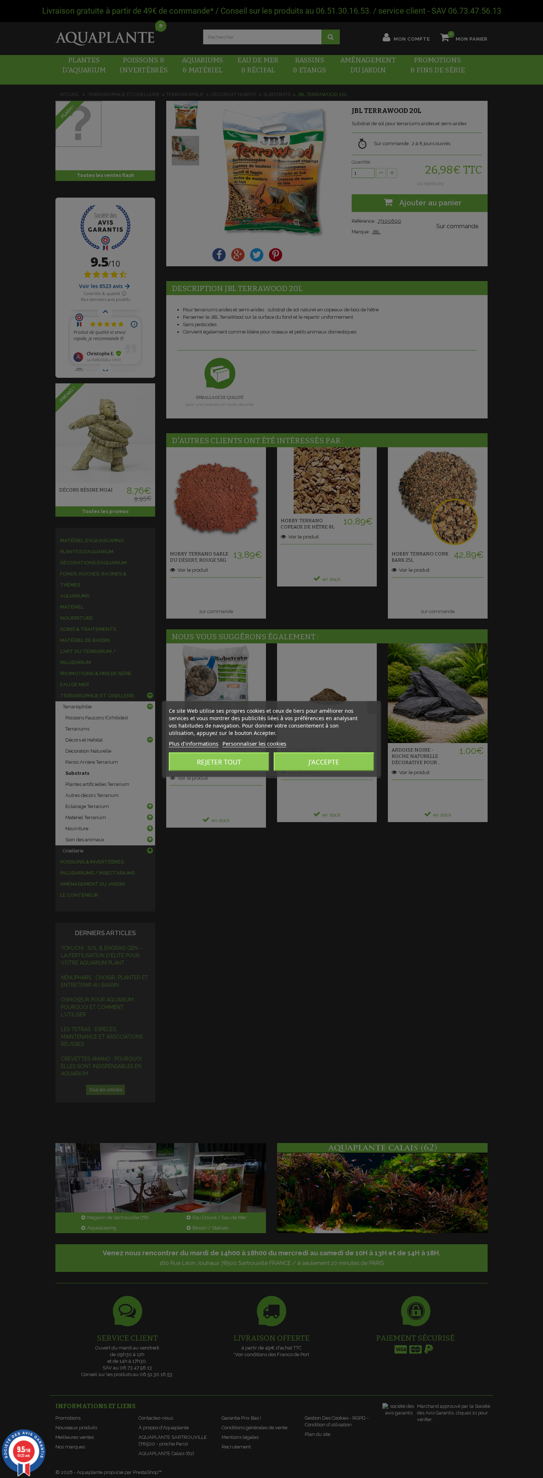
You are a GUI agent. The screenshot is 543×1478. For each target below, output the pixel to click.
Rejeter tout (219, 761)
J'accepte (323, 761)
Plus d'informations (193, 743)
